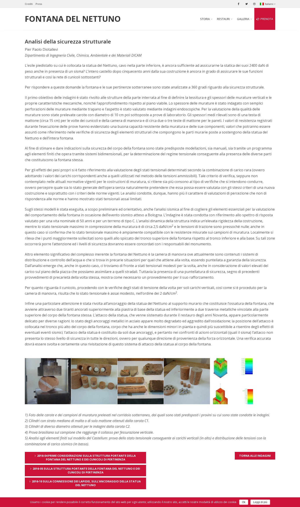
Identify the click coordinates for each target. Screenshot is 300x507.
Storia (205, 19)
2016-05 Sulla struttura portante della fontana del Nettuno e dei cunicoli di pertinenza (86, 470)
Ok (243, 502)
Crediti (29, 3)
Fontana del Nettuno (73, 18)
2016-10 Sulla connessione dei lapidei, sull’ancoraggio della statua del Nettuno (86, 483)
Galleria (243, 19)
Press (39, 3)
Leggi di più (260, 502)
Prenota (266, 19)
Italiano (269, 3)
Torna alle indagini (255, 456)
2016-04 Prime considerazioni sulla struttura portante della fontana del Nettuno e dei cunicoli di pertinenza (86, 457)
